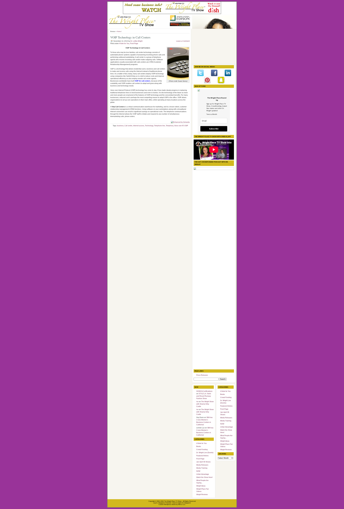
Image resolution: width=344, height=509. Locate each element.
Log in (155, 503)
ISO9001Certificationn (204, 391)
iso (197, 402)
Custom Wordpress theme (167, 504)
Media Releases (202, 465)
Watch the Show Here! (204, 477)
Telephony (169, 126)
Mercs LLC (181, 504)
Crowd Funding (202, 449)
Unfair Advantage (202, 474)
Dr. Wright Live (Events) (204, 453)
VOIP (186, 126)
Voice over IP (178, 126)
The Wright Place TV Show (173, 501)
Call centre (128, 126)
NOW (198, 471)
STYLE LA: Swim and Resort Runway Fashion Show (203, 396)
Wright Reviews (202, 494)
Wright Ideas (200, 486)
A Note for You (124, 43)
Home (119, 31)
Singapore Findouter (164, 503)
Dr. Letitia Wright (136, 41)
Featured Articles (202, 456)
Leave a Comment (183, 41)
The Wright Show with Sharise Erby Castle (205, 404)
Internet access (138, 126)
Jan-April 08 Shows (203, 462)
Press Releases (202, 375)
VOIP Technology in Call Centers (130, 37)
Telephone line (159, 126)
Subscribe (213, 128)
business (120, 126)
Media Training (201, 468)
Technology (149, 126)
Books (198, 446)
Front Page (134, 43)
